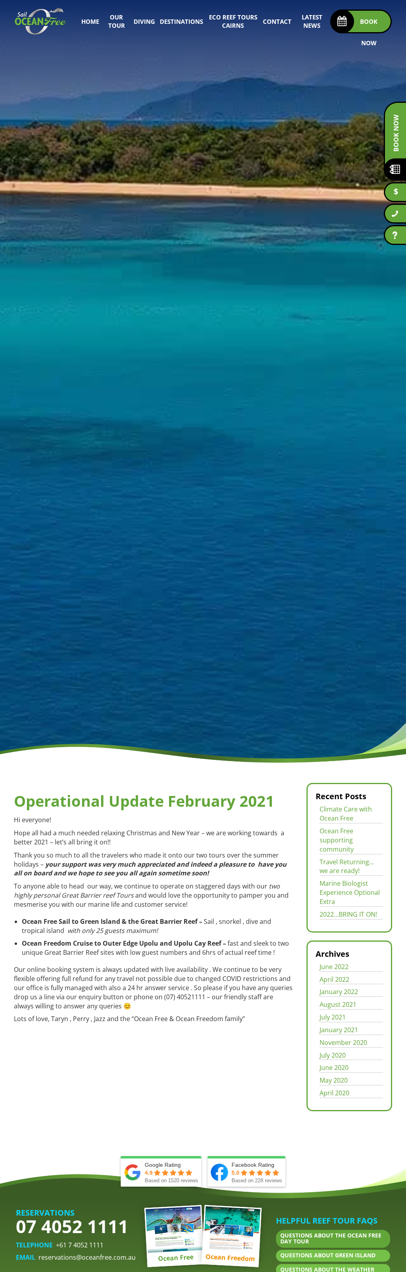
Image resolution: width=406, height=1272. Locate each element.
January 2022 (339, 991)
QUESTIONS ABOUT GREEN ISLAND (327, 1255)
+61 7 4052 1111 (79, 1245)
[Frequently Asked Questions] (395, 235)
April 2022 (334, 979)
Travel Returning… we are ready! (347, 866)
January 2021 (339, 1029)
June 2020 (334, 1067)
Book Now (396, 133)
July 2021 (333, 1017)
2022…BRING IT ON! (348, 914)
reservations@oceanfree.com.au (87, 1257)
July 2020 (333, 1055)
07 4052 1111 (72, 1226)
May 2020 (334, 1080)
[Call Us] (395, 214)
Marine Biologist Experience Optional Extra (350, 892)
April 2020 (334, 1093)
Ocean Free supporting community (337, 840)
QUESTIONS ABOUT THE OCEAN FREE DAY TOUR (330, 1238)
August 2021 (338, 1004)
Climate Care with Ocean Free (346, 814)
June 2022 (334, 966)
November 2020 (343, 1042)
